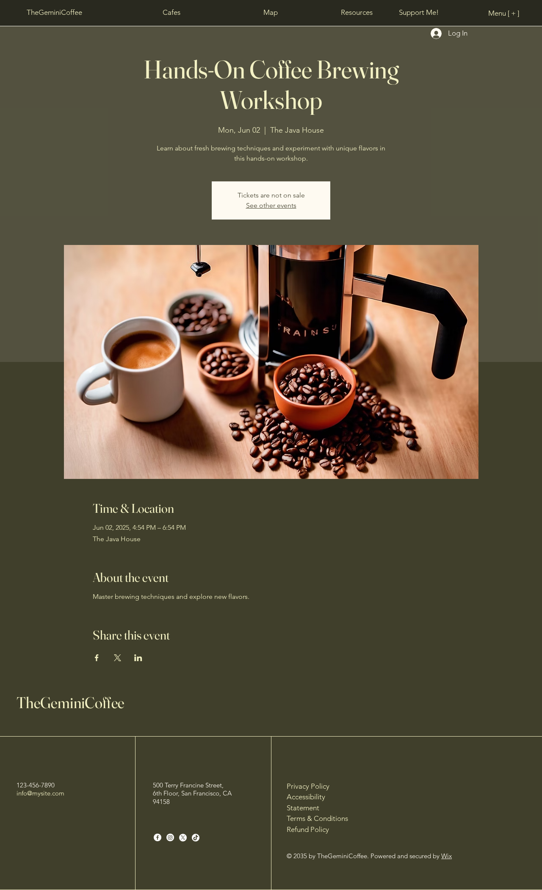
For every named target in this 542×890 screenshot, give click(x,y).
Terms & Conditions (317, 818)
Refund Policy (308, 829)
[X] (183, 837)
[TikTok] (195, 837)
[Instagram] (170, 837)
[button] (270, 12)
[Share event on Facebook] (97, 657)
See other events (271, 205)
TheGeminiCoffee (70, 702)
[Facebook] (157, 837)
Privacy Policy (308, 786)
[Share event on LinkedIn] (138, 657)
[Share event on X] (117, 657)
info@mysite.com (40, 793)
